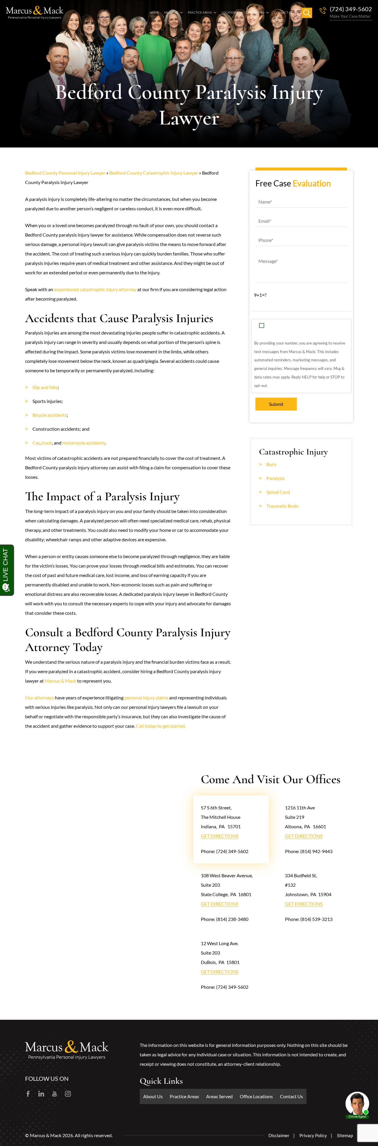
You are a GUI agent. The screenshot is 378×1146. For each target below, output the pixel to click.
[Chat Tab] (189, 573)
